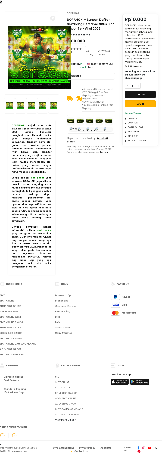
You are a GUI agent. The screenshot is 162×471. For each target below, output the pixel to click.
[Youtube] (150, 448)
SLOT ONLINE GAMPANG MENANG (18, 343)
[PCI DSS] (2, 435)
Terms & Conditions (62, 447)
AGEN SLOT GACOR (11, 349)
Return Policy (62, 311)
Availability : (73, 65)
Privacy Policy (87, 447)
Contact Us (81, 451)
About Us (105, 447)
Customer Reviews (66, 306)
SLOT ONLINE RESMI (10, 316)
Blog (57, 316)
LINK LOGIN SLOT (9, 311)
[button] (52, 18)
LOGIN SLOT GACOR (11, 333)
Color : (75, 76)
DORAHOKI (18, 125)
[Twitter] (155, 448)
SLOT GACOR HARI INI (12, 354)
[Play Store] (139, 383)
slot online (44, 230)
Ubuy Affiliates (63, 333)
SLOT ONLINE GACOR (11, 322)
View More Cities (65, 419)
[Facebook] (138, 448)
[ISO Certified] (13, 435)
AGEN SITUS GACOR (66, 403)
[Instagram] (143, 448)
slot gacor (37, 177)
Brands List (61, 300)
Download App (63, 295)
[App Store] (120, 383)
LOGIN (140, 103)
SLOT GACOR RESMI (11, 338)
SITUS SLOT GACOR (11, 327)
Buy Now (104, 152)
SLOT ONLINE (7, 300)
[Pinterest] (139, 451)
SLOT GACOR (62, 387)
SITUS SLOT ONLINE (10, 306)
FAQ (57, 322)
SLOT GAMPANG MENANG (69, 409)
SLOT (3, 295)
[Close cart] (1, 2)
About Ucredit (63, 327)
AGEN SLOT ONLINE (65, 398)
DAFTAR (140, 94)
